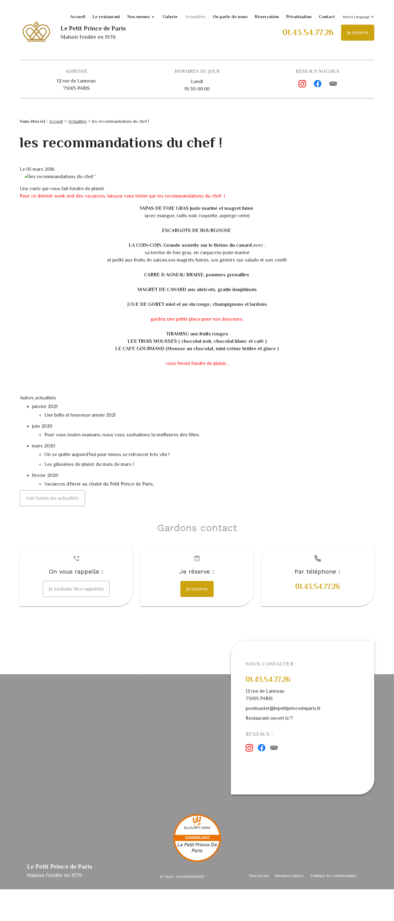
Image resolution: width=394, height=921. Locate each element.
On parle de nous (230, 16)
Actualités (195, 16)
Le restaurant (106, 16)
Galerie (170, 16)
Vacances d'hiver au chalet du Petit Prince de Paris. (99, 484)
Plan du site (259, 875)
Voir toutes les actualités (52, 498)
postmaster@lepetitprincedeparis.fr (283, 708)
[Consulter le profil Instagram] (302, 83)
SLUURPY (192, 828)
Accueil (77, 16)
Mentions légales (289, 875)
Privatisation (299, 16)
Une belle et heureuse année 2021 (80, 415)
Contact (327, 16)
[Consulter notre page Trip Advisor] (333, 83)
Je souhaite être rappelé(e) (76, 589)
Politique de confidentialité (333, 875)
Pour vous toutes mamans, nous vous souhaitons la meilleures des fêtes (121, 435)
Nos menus (138, 16)
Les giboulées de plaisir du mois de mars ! (89, 464)
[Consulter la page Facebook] (317, 83)
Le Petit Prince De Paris (197, 848)
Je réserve (357, 32)
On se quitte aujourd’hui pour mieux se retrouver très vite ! (107, 454)
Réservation (267, 16)
